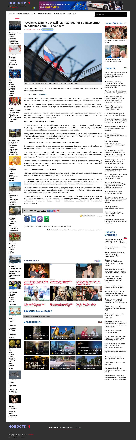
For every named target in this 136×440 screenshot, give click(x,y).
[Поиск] (125, 14)
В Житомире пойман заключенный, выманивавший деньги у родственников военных (73, 230)
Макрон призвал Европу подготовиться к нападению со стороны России (48, 226)
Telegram (42, 316)
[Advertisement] (63, 245)
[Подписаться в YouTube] (58, 210)
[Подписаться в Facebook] (48, 210)
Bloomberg (43, 94)
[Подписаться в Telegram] (51, 210)
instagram (48, 316)
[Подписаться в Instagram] (55, 210)
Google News (41, 211)
